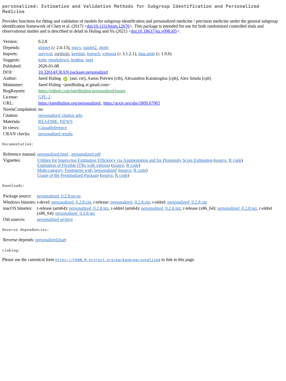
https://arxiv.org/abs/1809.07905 (131, 103)
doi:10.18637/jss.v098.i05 (154, 31)
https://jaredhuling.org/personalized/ (69, 103)
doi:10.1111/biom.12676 (108, 26)
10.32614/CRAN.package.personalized (73, 72)
